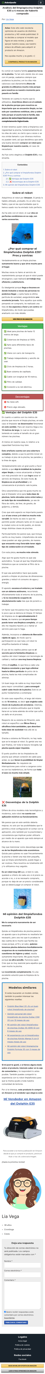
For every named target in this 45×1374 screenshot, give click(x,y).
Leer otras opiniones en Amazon (22, 1371)
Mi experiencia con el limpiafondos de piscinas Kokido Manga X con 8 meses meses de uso (23, 1038)
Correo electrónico (13, 1270)
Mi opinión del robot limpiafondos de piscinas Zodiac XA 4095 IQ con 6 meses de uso (23, 1027)
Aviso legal (22, 1341)
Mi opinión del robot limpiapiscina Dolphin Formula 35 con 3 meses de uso (23, 1049)
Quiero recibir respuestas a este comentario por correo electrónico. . (19, 1315)
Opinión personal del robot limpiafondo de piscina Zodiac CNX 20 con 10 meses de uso (23, 1017)
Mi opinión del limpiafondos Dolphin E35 (21, 185)
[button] (40, 2)
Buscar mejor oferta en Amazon (22, 1366)
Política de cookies (22, 1345)
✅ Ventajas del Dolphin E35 (19, 179)
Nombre (8, 1261)
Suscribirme (9, 1318)
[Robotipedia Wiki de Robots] (9, 3)
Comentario (10, 1280)
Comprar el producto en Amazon (22, 62)
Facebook (22, 1359)
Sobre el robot (10, 169)
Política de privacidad (22, 1349)
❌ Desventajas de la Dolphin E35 (22, 182)
